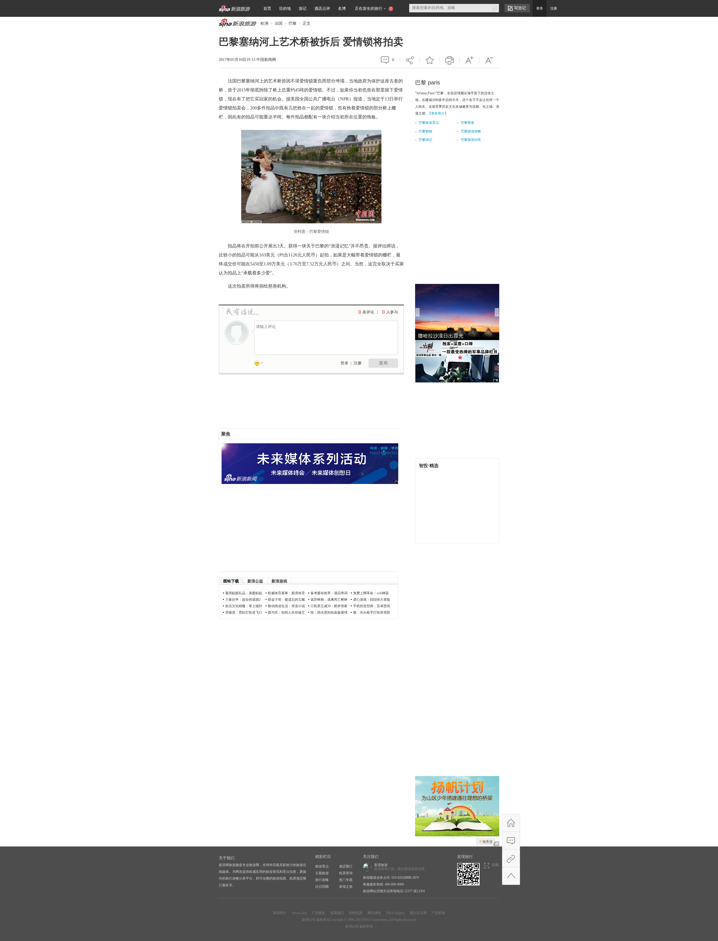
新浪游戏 (279, 581)
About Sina (299, 913)
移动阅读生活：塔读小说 (286, 606)
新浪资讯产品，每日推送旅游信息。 (401, 867)
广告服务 (318, 913)
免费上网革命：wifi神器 (371, 593)
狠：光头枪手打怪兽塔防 (371, 612)
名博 (342, 8)
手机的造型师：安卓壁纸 (371, 606)
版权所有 (323, 920)
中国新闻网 (266, 60)
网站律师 (374, 913)
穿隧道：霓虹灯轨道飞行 (243, 612)
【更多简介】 (438, 113)
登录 (539, 8)
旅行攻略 (322, 880)
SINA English (395, 913)
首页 (267, 8)
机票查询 (346, 873)
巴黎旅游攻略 (471, 131)
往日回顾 (322, 887)
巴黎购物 (425, 131)
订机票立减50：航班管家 (329, 606)
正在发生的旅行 (373, 8)
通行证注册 (418, 913)
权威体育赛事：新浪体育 (286, 593)
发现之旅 (346, 887)
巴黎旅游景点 (429, 123)
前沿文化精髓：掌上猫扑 (243, 606)
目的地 (285, 8)
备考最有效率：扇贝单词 (329, 593)
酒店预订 (346, 866)
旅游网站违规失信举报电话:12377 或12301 (394, 891)
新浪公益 (255, 581)
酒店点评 (322, 8)
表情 (260, 364)
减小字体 (489, 60)
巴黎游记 (425, 140)
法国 (278, 23)
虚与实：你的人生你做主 (286, 612)
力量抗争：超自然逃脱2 (243, 600)
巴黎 (292, 23)
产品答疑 (438, 913)
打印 (449, 60)
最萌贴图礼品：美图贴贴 (243, 593)
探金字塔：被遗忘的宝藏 (286, 600)
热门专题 (346, 880)
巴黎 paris (427, 82)
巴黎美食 (467, 123)
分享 (409, 57)
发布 (383, 363)
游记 (303, 8)
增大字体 (469, 60)
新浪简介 (280, 913)
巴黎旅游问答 (471, 140)
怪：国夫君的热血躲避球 (329, 612)
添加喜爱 (429, 60)
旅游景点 (322, 866)
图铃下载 (231, 581)
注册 (553, 8)
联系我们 (337, 913)
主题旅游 (322, 873)
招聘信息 (355, 913)
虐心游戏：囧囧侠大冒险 (371, 600)
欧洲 (264, 23)
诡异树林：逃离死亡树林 (329, 600)
